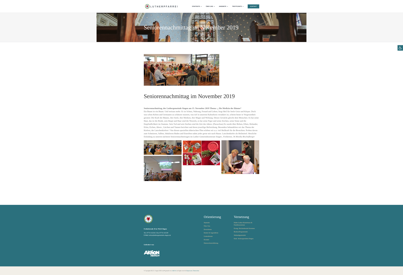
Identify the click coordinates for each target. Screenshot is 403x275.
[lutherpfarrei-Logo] (161, 4)
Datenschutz (196, 270)
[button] (400, 48)
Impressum (189, 270)
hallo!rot (174, 270)
